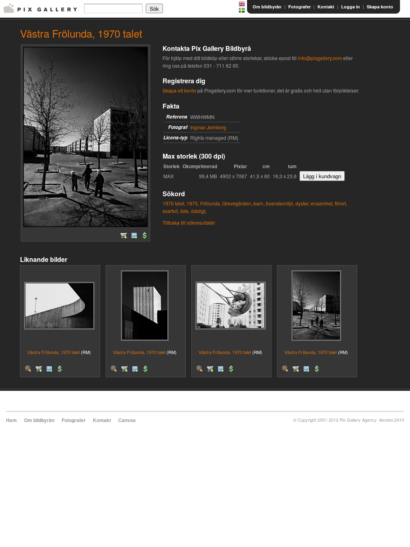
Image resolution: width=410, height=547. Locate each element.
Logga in (350, 7)
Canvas (127, 420)
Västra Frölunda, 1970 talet (53, 352)
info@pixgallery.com (320, 57)
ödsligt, (199, 210)
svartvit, (171, 210)
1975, (193, 203)
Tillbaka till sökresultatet (189, 222)
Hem (11, 420)
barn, (259, 203)
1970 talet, (174, 203)
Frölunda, (210, 203)
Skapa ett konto (179, 90)
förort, (341, 203)
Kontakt (326, 7)
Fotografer (299, 7)
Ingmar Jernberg (208, 127)
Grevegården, (237, 203)
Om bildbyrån (267, 7)
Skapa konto (380, 7)
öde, (185, 210)
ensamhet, (322, 203)
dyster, (302, 203)
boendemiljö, (280, 203)
